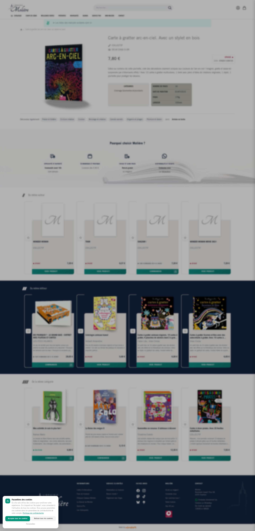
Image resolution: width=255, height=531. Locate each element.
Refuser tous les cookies (43, 518)
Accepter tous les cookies (17, 518)
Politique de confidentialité (33, 513)
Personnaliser (30, 524)
